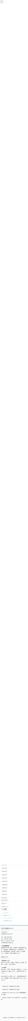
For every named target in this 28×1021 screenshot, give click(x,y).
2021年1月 (4, 878)
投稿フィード (7, 915)
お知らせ (4, 903)
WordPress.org (8, 920)
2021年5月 (4, 864)
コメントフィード (8, 918)
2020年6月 (4, 897)
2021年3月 (4, 871)
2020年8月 (4, 891)
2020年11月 (4, 881)
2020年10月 (5, 884)
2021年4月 (4, 868)
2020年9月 (4, 888)
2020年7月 (4, 894)
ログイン (6, 912)
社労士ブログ (5, 906)
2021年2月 (4, 874)
